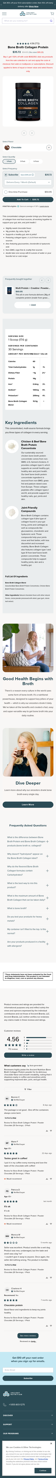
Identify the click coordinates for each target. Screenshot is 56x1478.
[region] (28, 1458)
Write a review (28, 1055)
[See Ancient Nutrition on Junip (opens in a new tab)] (33, 1341)
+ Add (32, 305)
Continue (42, 1470)
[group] (33, 175)
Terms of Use (43, 1459)
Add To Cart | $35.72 (28, 199)
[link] (28, 43)
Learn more (44, 206)
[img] (35, 1065)
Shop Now (33, 6)
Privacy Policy (29, 1459)
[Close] (51, 1443)
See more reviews (28, 1335)
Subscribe (13, 174)
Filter (29, 1089)
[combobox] (28, 21)
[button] (38, 1037)
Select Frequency (10, 168)
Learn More (28, 804)
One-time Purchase (17, 192)
